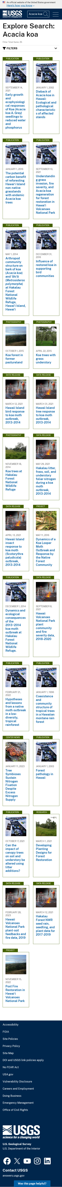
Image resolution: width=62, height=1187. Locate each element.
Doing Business (12, 1095)
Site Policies (10, 1038)
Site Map (8, 1053)
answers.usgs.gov (13, 1175)
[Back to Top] (50, 1175)
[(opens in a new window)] (7, 1161)
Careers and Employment (18, 1088)
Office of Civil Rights (15, 1110)
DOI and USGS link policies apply (23, 1060)
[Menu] (55, 14)
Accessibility (11, 1024)
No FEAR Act (11, 1067)
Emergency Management (18, 1102)
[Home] (12, 16)
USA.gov (8, 1074)
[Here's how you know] (31, 4)
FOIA (6, 1031)
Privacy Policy (11, 1046)
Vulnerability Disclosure (17, 1081)
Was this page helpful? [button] (32, 1183)
